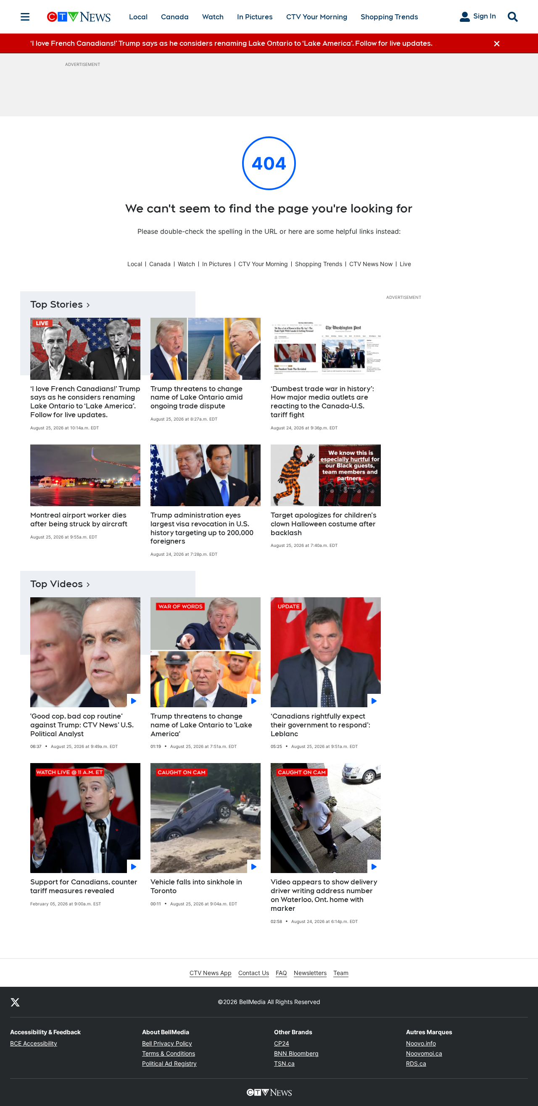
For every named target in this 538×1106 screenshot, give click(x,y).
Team (340, 972)
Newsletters (310, 972)
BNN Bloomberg (296, 1053)
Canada (175, 17)
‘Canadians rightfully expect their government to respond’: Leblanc (320, 725)
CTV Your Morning (316, 17)
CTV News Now (371, 263)
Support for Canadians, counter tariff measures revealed (83, 886)
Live (405, 263)
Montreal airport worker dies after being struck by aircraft (78, 519)
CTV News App (211, 972)
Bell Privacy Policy (167, 1043)
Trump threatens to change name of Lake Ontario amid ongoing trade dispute (196, 398)
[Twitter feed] (15, 1002)
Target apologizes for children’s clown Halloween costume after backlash (324, 524)
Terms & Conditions (168, 1053)
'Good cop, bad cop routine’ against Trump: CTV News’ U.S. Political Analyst (82, 725)
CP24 (281, 1043)
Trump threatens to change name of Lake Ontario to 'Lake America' (201, 725)
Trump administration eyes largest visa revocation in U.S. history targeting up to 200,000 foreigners (201, 528)
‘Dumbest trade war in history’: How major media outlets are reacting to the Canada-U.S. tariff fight (322, 402)
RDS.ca (416, 1063)
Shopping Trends (389, 17)
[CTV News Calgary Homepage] (79, 17)
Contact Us (253, 972)
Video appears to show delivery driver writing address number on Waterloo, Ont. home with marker (324, 895)
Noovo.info (421, 1043)
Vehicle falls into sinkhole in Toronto (196, 886)
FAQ (281, 972)
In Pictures (255, 17)
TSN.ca (284, 1063)
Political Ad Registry (169, 1063)
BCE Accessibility (33, 1043)
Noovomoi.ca (424, 1053)
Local (138, 17)
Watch (213, 17)
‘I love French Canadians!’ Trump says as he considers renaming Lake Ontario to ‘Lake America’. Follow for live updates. (85, 402)
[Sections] (25, 16)
